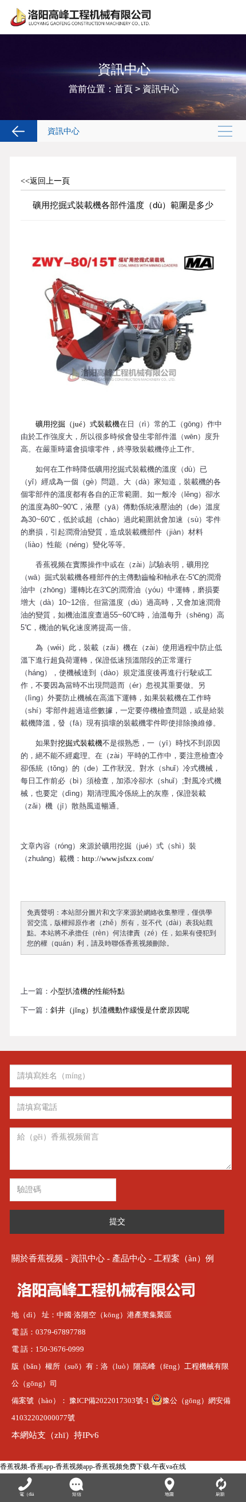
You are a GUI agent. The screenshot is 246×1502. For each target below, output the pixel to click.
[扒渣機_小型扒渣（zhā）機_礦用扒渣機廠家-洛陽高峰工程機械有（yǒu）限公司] (82, 17)
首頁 (123, 89)
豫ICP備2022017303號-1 (110, 1400)
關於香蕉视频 (37, 1258)
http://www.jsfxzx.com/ (118, 858)
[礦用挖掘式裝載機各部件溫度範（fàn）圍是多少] (123, 235)
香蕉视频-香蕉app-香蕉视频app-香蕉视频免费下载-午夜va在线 (93, 1467)
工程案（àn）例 (184, 1258)
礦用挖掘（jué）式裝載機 (77, 424)
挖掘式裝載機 (80, 743)
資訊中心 (160, 89)
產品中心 (129, 1258)
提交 (117, 1221)
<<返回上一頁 (45, 181)
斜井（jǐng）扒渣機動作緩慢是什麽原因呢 (119, 1010)
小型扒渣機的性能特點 (87, 991)
